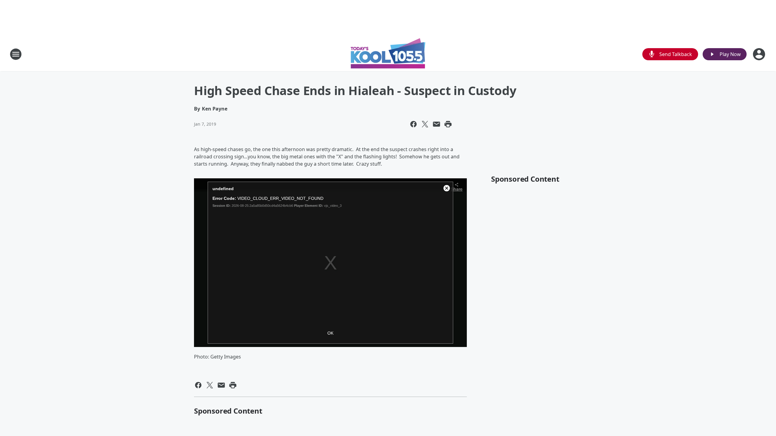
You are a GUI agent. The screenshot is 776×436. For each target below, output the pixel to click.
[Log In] (759, 54)
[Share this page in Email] (436, 124)
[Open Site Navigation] (16, 54)
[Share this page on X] (425, 124)
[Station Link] (388, 54)
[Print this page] (448, 124)
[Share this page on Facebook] (413, 124)
